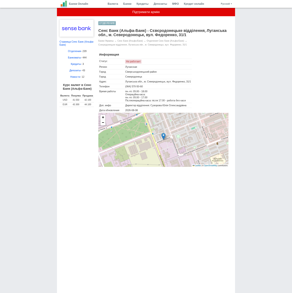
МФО (175, 3)
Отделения (74, 51)
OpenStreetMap (210, 165)
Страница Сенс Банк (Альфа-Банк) (76, 43)
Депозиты (160, 3)
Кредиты (143, 3)
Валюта (113, 3)
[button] (163, 136)
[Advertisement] (77, 127)
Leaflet (197, 165)
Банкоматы (74, 57)
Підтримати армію (146, 12)
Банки (127, 3)
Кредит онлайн (194, 3)
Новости (75, 76)
